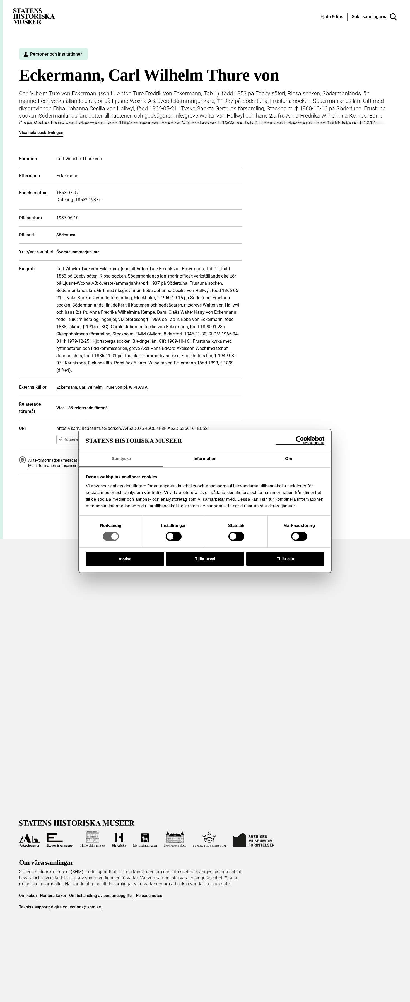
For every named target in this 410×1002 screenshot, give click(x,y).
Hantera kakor (53, 895)
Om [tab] (288, 458)
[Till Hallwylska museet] (92, 839)
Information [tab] (205, 458)
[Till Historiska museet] (119, 839)
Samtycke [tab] (121, 458)
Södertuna (65, 234)
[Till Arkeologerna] (29, 839)
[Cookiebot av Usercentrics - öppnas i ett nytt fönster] (300, 440)
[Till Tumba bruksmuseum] (209, 839)
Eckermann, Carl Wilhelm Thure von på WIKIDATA (102, 387)
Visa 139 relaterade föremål (82, 407)
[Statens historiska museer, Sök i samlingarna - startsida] (34, 16)
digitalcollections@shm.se (76, 906)
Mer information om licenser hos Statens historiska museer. (79, 465)
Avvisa (125, 558)
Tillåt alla (285, 558)
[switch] (174, 536)
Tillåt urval (205, 558)
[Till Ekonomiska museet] (60, 839)
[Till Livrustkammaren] (145, 839)
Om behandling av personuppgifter (101, 895)
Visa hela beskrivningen (41, 132)
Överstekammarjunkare (78, 251)
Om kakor (28, 895)
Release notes (149, 895)
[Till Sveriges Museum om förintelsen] (253, 839)
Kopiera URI (74, 439)
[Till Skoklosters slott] (175, 839)
